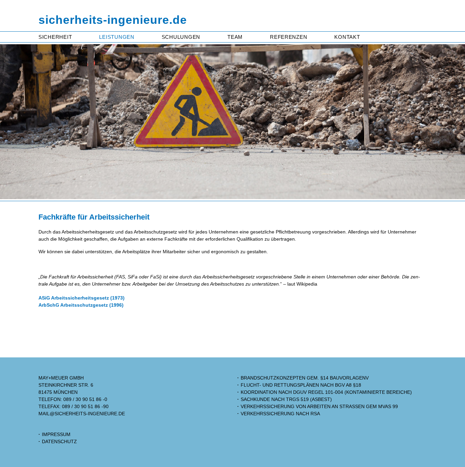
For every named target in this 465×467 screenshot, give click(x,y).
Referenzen (288, 37)
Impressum (56, 434)
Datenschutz (59, 441)
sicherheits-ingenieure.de (112, 20)
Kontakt (347, 37)
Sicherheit (55, 37)
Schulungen (181, 37)
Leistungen (116, 37)
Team (235, 37)
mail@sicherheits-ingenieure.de (81, 413)
